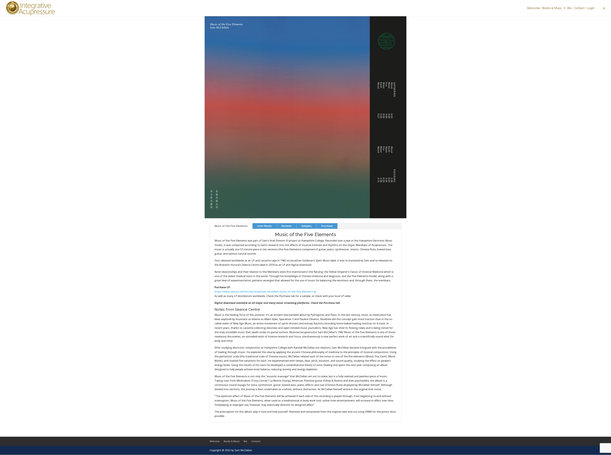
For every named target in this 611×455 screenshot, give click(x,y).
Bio (569, 8)
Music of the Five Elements (231, 226)
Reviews (286, 226)
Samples (306, 226)
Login (590, 8)
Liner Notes (264, 226)
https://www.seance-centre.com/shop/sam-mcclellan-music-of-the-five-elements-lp (265, 291)
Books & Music (552, 8)
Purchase (327, 226)
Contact (579, 8)
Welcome (533, 8)
